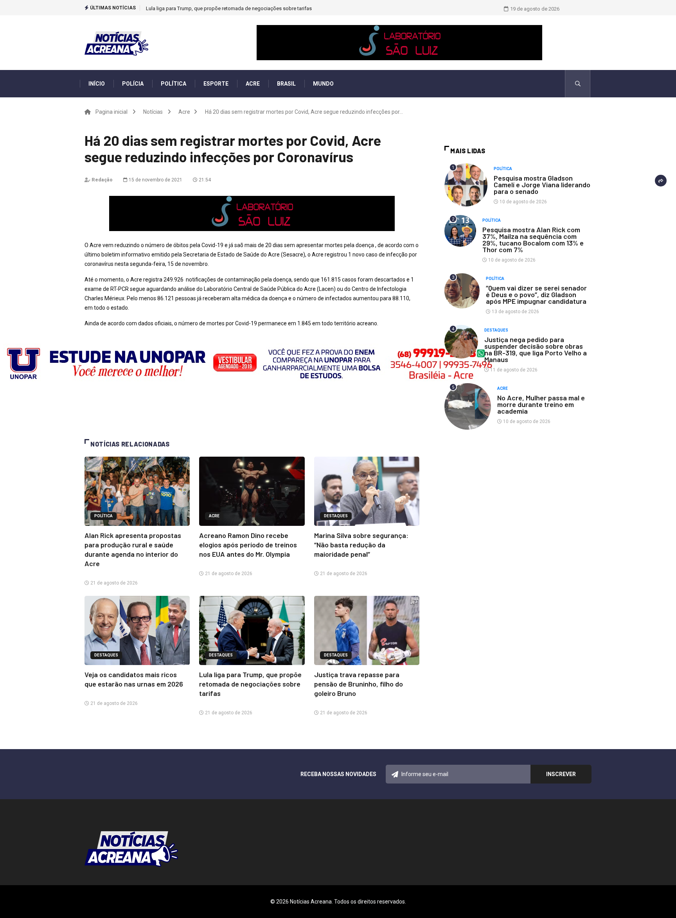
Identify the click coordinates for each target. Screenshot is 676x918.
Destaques (336, 516)
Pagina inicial (111, 112)
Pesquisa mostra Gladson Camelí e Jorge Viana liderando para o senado (542, 184)
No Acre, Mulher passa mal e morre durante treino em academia (541, 404)
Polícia (133, 84)
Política (173, 84)
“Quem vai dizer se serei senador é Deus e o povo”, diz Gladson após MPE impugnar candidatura (536, 294)
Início (96, 84)
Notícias (153, 112)
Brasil (286, 84)
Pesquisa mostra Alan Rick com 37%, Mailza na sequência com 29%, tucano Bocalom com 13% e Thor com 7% (533, 239)
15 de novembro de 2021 (155, 180)
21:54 (204, 180)
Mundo (323, 84)
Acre (253, 84)
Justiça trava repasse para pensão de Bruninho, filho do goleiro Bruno (224, 8)
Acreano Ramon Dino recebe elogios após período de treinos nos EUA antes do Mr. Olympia (248, 544)
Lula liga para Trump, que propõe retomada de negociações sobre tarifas (250, 683)
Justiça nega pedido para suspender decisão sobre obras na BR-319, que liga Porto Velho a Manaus (535, 349)
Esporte (215, 84)
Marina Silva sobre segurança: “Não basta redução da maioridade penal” (361, 544)
